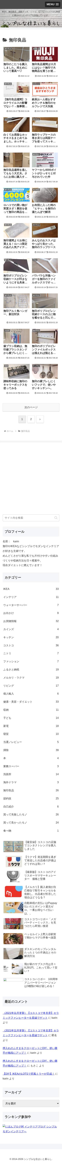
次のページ (31, 407)
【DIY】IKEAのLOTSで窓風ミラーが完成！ (29, 1073)
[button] (56, 518)
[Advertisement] (31, 479)
